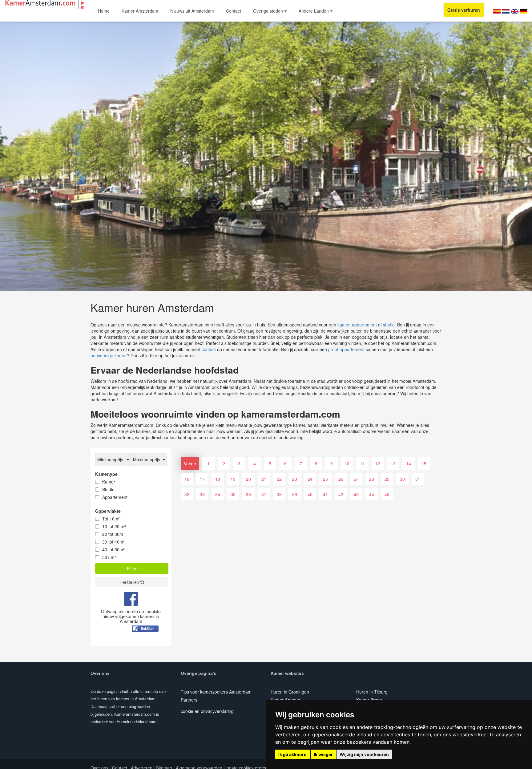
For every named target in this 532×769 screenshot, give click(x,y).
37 (263, 494)
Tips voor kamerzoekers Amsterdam (216, 692)
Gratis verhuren (463, 10)
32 (186, 494)
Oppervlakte (108, 511)
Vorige (190, 463)
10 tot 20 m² (114, 526)
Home (104, 11)
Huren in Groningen (290, 692)
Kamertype (106, 474)
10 (347, 463)
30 (402, 479)
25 (325, 479)
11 (362, 463)
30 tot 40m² (113, 542)
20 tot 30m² (113, 534)
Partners (189, 700)
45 (387, 494)
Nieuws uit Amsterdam (192, 11)
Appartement (114, 497)
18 (217, 479)
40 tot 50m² (113, 549)
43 (356, 494)
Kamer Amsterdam (140, 11)
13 (393, 463)
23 (294, 479)
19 (233, 479)
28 (371, 479)
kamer (343, 325)
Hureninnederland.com (136, 721)
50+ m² (109, 557)
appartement (364, 325)
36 (248, 494)
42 (340, 494)
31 (417, 479)
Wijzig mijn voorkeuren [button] (364, 754)
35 (233, 494)
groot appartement (346, 349)
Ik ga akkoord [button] (292, 754)
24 (310, 479)
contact (209, 349)
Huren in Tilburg (372, 692)
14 (408, 463)
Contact (233, 11)
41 (325, 494)
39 (294, 494)
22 (279, 479)
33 (202, 494)
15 (423, 463)
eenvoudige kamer (109, 355)
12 (377, 463)
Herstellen (129, 582)
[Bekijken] (145, 644)
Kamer (108, 482)
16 (186, 479)
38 (279, 494)
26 (340, 479)
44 (371, 494)
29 (387, 479)
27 (356, 479)
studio (389, 325)
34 (217, 494)
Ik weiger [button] (323, 754)
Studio (108, 489)
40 (310, 494)
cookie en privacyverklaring (207, 711)
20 (248, 479)
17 (202, 479)
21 (263, 479)
